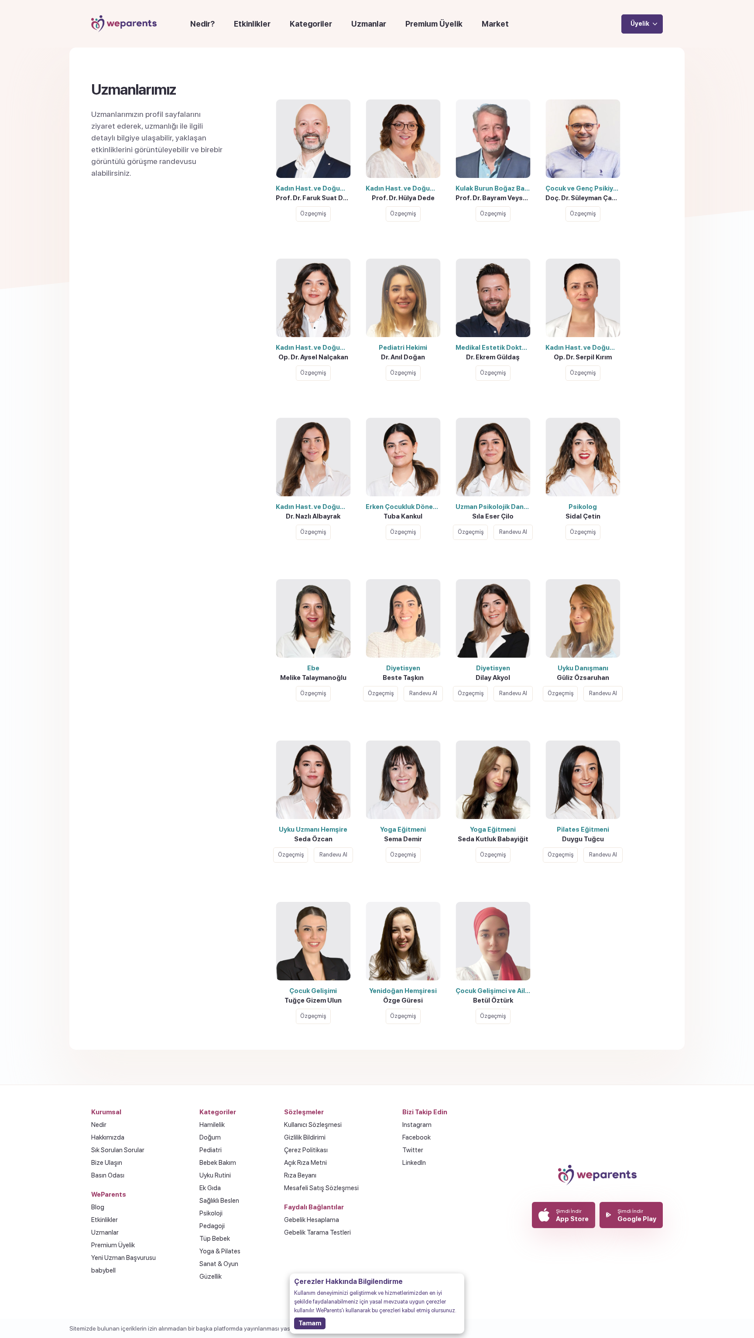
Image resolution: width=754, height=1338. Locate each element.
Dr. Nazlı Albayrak (313, 516)
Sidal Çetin (583, 516)
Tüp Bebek (214, 1238)
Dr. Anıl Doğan (403, 357)
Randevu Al (513, 532)
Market (495, 23)
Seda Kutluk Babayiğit (493, 839)
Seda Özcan (313, 839)
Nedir (98, 1125)
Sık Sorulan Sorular (117, 1150)
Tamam (309, 1323)
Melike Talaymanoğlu (313, 678)
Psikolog (583, 507)
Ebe (313, 668)
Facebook (416, 1137)
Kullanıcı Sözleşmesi (313, 1125)
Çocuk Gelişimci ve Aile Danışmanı (495, 991)
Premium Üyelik (434, 23)
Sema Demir (403, 839)
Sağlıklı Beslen (219, 1201)
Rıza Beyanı (300, 1175)
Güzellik (210, 1276)
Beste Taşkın (403, 678)
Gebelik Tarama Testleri (317, 1232)
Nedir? (202, 23)
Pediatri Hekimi (403, 348)
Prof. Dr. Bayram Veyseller (495, 198)
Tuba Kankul (403, 516)
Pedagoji (212, 1226)
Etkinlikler (252, 23)
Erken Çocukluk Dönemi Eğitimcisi (405, 507)
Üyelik (640, 23)
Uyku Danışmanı (583, 668)
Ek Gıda (210, 1188)
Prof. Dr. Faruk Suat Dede (315, 198)
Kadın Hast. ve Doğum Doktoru (315, 188)
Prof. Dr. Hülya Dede (403, 198)
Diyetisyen (403, 668)
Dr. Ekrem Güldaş (493, 357)
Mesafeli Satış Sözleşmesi (321, 1188)
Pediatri (210, 1150)
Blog (97, 1207)
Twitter (412, 1150)
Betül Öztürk (493, 1000)
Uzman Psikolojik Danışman (495, 507)
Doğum (210, 1137)
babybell (103, 1270)
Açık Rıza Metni (305, 1163)
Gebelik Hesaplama (311, 1220)
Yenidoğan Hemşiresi (403, 991)
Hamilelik (212, 1125)
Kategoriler (311, 23)
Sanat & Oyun (218, 1264)
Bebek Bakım (217, 1163)
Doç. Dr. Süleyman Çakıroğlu (584, 198)
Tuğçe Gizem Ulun (313, 1000)
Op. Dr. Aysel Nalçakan (313, 357)
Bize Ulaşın (106, 1163)
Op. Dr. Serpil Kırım (583, 357)
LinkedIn (414, 1163)
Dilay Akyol (493, 678)
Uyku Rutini (215, 1175)
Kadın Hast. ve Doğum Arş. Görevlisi (315, 507)
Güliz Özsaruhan (583, 678)
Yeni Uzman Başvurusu (123, 1258)
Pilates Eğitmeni (583, 829)
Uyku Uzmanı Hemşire (313, 829)
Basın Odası (107, 1175)
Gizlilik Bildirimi (305, 1137)
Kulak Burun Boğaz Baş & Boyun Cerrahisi (495, 188)
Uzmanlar (368, 23)
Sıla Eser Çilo (493, 516)
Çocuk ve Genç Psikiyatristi (584, 188)
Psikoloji (211, 1213)
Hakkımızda (107, 1137)
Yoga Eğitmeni (403, 829)
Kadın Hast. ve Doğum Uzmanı (315, 348)
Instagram (417, 1125)
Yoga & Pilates (219, 1251)
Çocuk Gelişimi (313, 991)
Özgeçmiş (313, 213)
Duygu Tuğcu (583, 839)
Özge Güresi (403, 1000)
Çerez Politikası (306, 1150)
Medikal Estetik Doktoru (494, 348)
